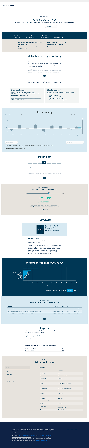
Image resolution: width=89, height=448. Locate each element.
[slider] (48, 193)
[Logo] (8, 5)
